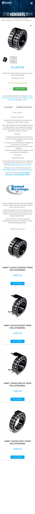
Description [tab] (9, 107)
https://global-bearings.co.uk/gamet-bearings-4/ (17, 170)
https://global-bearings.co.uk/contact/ (19, 165)
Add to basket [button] (17, 283)
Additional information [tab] (24, 107)
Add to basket (20, 88)
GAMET (24, 100)
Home (3, 18)
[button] (30, 25)
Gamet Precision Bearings (14, 18)
